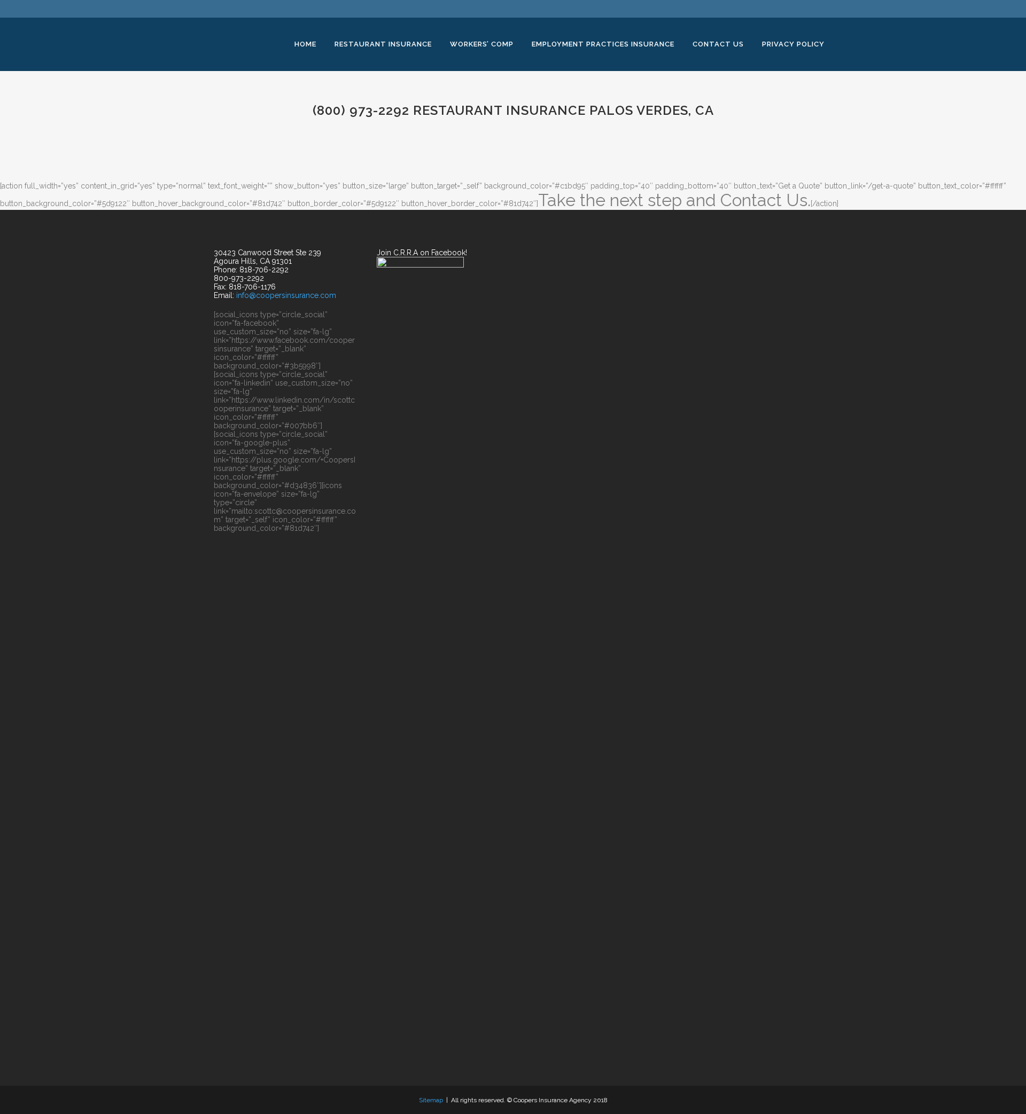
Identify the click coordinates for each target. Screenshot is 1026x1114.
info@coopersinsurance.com (286, 295)
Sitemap (431, 1100)
